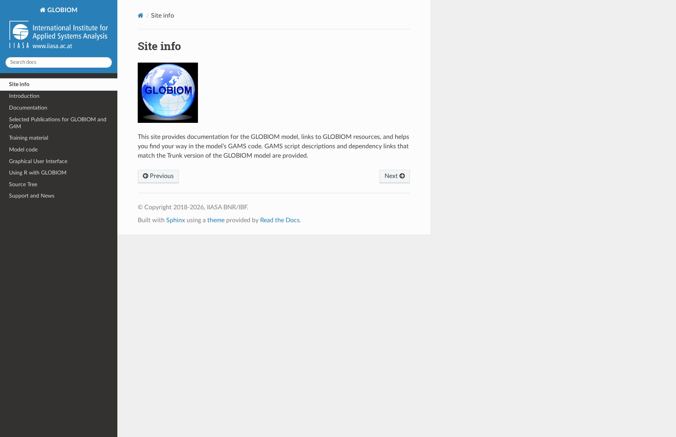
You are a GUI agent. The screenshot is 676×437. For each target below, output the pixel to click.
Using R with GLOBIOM (38, 173)
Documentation (28, 108)
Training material (28, 138)
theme (216, 220)
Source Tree (23, 184)
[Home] (141, 15)
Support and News (31, 196)
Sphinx (175, 220)
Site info (19, 84)
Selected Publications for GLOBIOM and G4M (57, 123)
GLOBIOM (61, 10)
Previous (161, 176)
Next (392, 176)
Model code (23, 150)
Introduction (24, 96)
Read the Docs (280, 220)
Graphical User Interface (38, 161)
